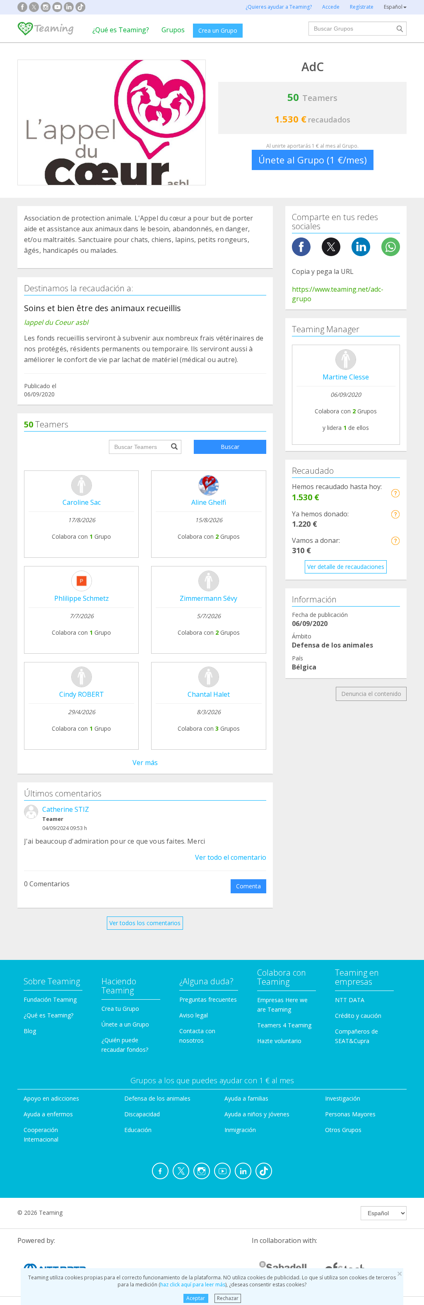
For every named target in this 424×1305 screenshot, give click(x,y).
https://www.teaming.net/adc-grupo (337, 294)
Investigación (342, 1098)
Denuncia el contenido (371, 694)
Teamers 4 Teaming (284, 1025)
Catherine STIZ (65, 809)
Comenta (248, 886)
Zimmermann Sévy (208, 598)
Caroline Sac (82, 502)
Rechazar (227, 1298)
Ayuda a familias (246, 1098)
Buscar (230, 447)
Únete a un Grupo (125, 1024)
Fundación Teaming (50, 999)
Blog (30, 1031)
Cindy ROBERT (81, 694)
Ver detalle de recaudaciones (345, 567)
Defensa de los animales (157, 1098)
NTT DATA (349, 1000)
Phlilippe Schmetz (81, 598)
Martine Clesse (346, 376)
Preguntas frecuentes (208, 999)
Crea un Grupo (217, 30)
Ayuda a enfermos (48, 1114)
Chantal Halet (209, 694)
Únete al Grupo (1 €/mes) (312, 160)
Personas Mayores (350, 1114)
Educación (138, 1130)
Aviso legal (193, 1015)
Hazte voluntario (279, 1041)
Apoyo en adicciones (51, 1098)
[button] (395, 493)
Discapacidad (142, 1114)
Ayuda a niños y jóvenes (256, 1114)
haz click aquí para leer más (192, 1284)
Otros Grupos (343, 1130)
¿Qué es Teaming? (120, 29)
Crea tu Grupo (120, 1008)
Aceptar (195, 1298)
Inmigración (240, 1130)
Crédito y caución (358, 1016)
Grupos (173, 29)
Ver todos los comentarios (145, 923)
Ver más (145, 762)
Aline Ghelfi (208, 502)
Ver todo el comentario (230, 857)
